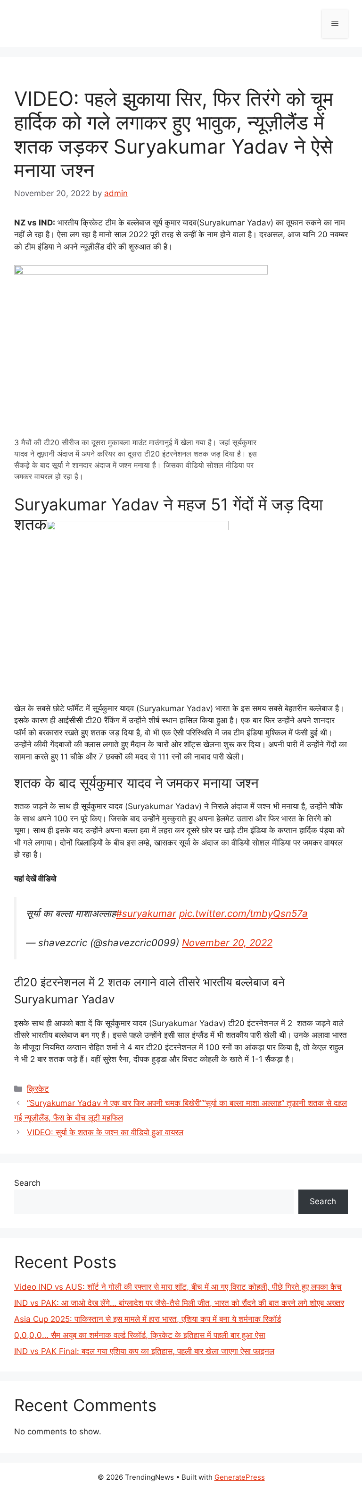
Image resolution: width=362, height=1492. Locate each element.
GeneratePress (239, 1477)
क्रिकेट (38, 1089)
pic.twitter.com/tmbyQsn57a (243, 913)
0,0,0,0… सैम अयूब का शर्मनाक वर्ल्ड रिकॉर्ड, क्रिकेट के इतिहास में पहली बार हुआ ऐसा (139, 1335)
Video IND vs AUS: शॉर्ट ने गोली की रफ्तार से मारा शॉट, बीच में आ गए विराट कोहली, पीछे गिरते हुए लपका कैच (178, 1287)
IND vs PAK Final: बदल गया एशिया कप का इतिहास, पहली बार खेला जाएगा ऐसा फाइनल (144, 1351)
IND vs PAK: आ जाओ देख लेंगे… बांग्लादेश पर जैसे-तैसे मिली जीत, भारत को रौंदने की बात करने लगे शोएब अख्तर (179, 1303)
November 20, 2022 (227, 943)
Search (27, 1183)
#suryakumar (146, 913)
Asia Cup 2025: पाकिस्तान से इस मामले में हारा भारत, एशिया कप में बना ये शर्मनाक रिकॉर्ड (147, 1319)
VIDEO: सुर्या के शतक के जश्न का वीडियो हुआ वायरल (105, 1132)
